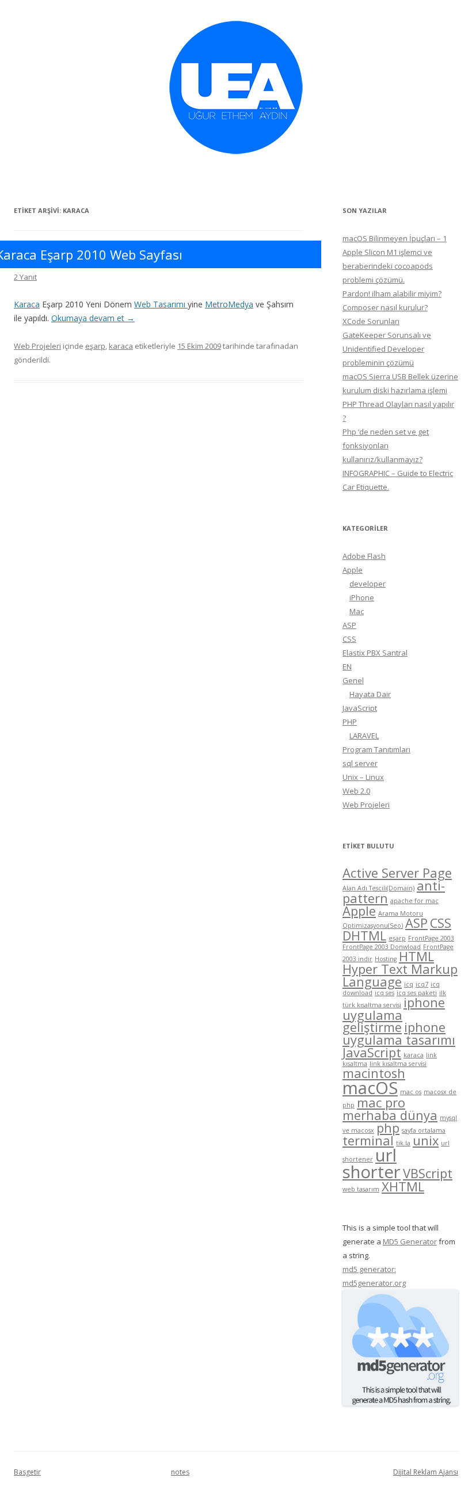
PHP (349, 722)
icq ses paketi (417, 993)
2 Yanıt (25, 277)
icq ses (384, 993)
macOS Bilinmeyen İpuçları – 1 (394, 238)
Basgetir (27, 1472)
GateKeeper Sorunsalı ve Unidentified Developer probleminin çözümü (386, 349)
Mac (356, 611)
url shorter (371, 1163)
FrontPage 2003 (431, 938)
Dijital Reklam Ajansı (425, 1472)
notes (180, 1472)
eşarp (95, 346)
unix (426, 1140)
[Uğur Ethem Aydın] (236, 158)
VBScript (427, 1173)
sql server (360, 763)
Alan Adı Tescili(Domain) (378, 888)
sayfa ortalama (424, 1130)
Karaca (27, 304)
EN (347, 666)
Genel (353, 680)
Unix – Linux (363, 777)
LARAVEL (364, 735)
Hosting (386, 959)
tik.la (403, 1143)
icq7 (422, 984)
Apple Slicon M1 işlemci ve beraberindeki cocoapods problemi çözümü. (387, 266)
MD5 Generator (410, 1241)
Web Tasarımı (161, 304)
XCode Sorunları (370, 321)
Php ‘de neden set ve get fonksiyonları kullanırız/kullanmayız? (385, 445)
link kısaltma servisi (398, 1064)
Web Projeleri (37, 346)
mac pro (381, 1102)
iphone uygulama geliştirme (393, 1015)
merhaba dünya (389, 1115)
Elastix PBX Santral (375, 653)
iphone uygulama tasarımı (398, 1033)
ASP (349, 625)
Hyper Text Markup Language (400, 975)
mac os (410, 1092)
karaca (121, 346)
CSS (349, 639)
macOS (370, 1087)
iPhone (361, 597)
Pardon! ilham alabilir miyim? (391, 293)
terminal (368, 1140)
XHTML (403, 1186)
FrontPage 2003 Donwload (381, 947)
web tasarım (360, 1189)
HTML (416, 956)
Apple (352, 570)
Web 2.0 (356, 791)
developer (367, 583)
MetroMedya (229, 304)
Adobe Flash (364, 556)
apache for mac (414, 901)
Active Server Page (397, 872)
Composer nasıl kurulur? (385, 307)
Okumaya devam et (93, 318)
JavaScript (359, 708)
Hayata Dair (370, 694)
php (387, 1127)
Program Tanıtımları (376, 749)
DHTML (364, 935)
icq (408, 984)
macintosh (373, 1073)
